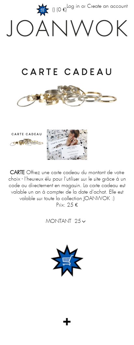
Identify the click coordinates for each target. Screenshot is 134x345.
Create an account (107, 6)
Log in (73, 6)
